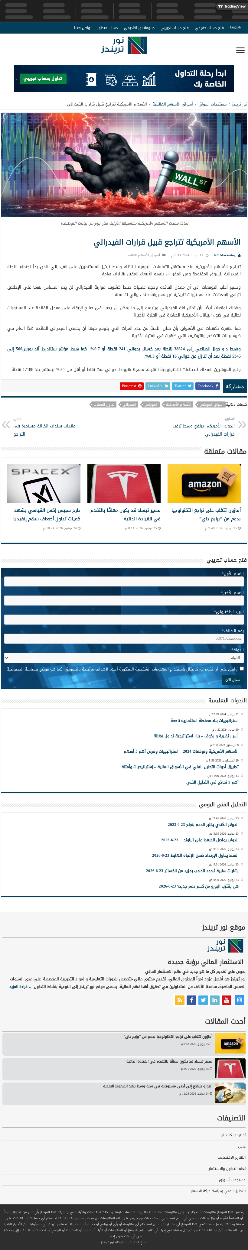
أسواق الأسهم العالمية (172, 104)
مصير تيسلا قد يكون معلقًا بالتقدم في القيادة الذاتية (125, 514)
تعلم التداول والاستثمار (227, 1168)
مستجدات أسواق (212, 104)
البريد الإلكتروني (229, 611)
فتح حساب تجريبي (175, 27)
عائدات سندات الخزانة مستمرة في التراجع (44, 427)
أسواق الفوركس (212, 404)
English (235, 27)
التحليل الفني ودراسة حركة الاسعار (218, 1191)
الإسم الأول (233, 573)
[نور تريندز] (124, 49)
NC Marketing (225, 255)
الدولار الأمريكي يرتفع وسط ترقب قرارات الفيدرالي (204, 427)
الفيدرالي (129, 404)
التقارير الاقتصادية (231, 1157)
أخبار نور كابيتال (233, 1135)
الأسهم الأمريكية (178, 404)
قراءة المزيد (18, 986)
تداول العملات (104, 404)
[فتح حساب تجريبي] (124, 79)
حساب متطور (107, 27)
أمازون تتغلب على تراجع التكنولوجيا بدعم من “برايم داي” (206, 514)
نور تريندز (239, 104)
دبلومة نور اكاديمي (139, 27)
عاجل (242, 1146)
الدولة (237, 650)
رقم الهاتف (233, 631)
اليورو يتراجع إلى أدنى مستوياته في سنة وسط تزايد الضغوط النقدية (157, 1086)
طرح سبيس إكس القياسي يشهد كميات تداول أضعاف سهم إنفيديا (46, 514)
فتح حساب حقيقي (209, 27)
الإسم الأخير (232, 592)
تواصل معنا (82, 27)
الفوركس (151, 404)
